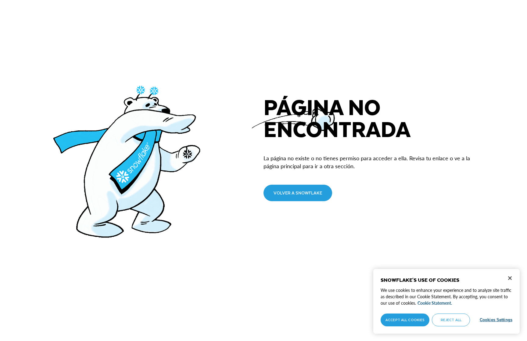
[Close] (510, 278)
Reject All (451, 320)
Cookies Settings (496, 319)
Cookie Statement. (435, 303)
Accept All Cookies (405, 320)
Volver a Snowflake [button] (298, 192)
